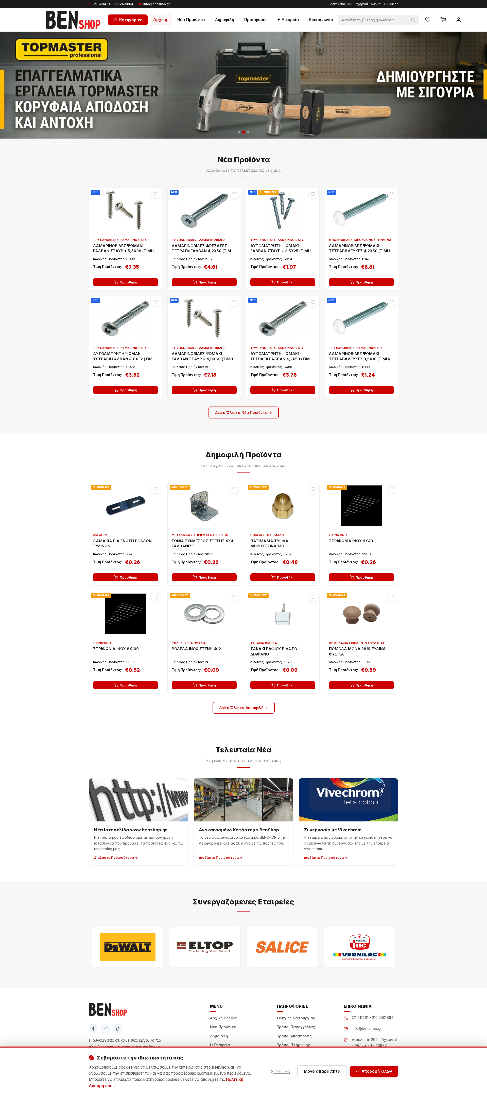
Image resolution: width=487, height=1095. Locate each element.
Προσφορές (256, 19)
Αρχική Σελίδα (223, 1018)
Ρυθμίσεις (281, 1071)
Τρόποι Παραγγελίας (296, 1027)
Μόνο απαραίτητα (322, 1071)
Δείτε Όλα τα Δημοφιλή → (243, 707)
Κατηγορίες (131, 19)
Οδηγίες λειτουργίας (296, 1018)
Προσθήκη (128, 282)
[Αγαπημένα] (427, 19)
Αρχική (160, 19)
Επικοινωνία (321, 19)
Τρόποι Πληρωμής (293, 1045)
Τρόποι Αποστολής (294, 1036)
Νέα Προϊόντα (191, 19)
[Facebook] (93, 1028)
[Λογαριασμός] (458, 19)
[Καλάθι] (443, 19)
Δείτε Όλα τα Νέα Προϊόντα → (243, 412)
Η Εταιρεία (288, 19)
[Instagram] (105, 1028)
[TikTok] (117, 1028)
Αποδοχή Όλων (376, 1071)
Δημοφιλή (224, 19)
